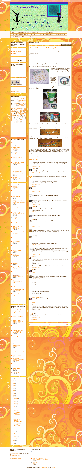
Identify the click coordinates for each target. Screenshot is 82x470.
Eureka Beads (38, 127)
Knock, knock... (15, 346)
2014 (14, 391)
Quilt (24, 108)
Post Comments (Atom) (52, 328)
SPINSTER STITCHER (17, 142)
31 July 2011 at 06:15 (36, 317)
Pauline (33, 235)
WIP (15, 104)
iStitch (14, 237)
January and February (16, 290)
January (15, 438)
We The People (15, 336)
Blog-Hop (14, 122)
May (15, 431)
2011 (14, 396)
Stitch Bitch (15, 254)
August (15, 404)
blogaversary (13, 119)
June (15, 429)
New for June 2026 (16, 159)
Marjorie (33, 274)
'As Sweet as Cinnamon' (17, 372)
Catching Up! (15, 369)
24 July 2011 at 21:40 (36, 172)
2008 (14, 443)
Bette (33, 186)
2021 (14, 382)
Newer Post (31, 324)
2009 (14, 441)
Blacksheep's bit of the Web (18, 162)
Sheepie (23, 98)
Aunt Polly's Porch (16, 368)
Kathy (33, 256)
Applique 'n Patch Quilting (18, 316)
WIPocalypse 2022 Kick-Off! (18, 276)
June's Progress (15, 153)
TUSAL (13, 98)
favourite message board (33, 124)
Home (13, 32)
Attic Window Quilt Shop (18, 330)
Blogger (53, 467)
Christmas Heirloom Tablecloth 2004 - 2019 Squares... (27, 32)
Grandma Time (19, 123)
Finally (14, 197)
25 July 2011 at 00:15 (36, 211)
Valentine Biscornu (16, 238)
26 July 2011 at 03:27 (36, 278)
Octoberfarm (15, 335)
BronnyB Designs (21, 119)
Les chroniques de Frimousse (16, 148)
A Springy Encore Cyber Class (18, 267)
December (16, 398)
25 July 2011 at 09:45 (36, 254)
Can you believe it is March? (18, 326)
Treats (14, 300)
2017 (14, 386)
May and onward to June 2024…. (18, 167)
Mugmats (17, 118)
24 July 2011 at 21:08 (36, 166)
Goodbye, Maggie (16, 255)
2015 (14, 390)
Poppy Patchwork (16, 196)
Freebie (24, 115)
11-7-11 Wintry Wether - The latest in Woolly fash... (18, 416)
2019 (14, 385)
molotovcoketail (44, 467)
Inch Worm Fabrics (16, 325)
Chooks (18, 122)
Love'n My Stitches (15, 91)
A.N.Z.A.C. (19, 121)
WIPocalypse (19, 112)
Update (14, 242)
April (15, 433)
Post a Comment (34, 319)
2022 (14, 380)
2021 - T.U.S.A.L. (34, 34)
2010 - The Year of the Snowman (46, 34)
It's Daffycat (15, 299)
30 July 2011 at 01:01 (36, 302)
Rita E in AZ (34, 199)
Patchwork (23, 102)
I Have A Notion (16, 358)
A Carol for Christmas (16, 163)
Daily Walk (19, 115)
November (16, 399)
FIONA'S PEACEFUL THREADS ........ (17, 350)
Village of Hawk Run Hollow (15, 455)
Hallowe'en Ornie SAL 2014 (18, 289)
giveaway (13, 105)
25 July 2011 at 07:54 (36, 244)
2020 (14, 383)
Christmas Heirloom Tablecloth (18, 107)
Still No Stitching (15, 233)
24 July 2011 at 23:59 (36, 204)
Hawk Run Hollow (21, 117)
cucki (33, 219)
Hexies (12, 118)
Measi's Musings (16, 275)
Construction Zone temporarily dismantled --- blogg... (18, 420)
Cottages (22, 122)
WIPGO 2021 (31, 36)
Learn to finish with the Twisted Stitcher (17, 172)
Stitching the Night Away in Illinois (39, 458)
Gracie (33, 174)
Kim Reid (34, 206)
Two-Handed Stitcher (17, 266)
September (16, 403)
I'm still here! (15, 251)
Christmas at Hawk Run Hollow (15, 458)
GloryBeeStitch (16, 286)
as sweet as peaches (17, 355)
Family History (14, 120)
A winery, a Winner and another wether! (18, 408)
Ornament (22, 118)
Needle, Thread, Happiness (18, 363)
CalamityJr (34, 168)
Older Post (68, 324)
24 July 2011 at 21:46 (36, 177)
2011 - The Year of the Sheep (47, 32)
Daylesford (13, 123)
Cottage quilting (15, 317)
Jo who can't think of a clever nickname (39, 228)
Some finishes (15, 187)
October (15, 401)
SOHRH (14, 116)
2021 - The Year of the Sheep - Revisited (20, 34)
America (14, 223)
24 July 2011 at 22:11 (35, 184)
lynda (33, 269)
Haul (25, 123)
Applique (24, 121)
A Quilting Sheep (16, 345)
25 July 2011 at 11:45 (35, 267)
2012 (14, 395)
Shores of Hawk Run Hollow (15, 453)
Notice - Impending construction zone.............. (17, 424)
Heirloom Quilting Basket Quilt (18, 364)
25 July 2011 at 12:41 (36, 272)
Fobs (16, 117)
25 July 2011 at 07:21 (36, 232)
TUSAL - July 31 (17, 410)
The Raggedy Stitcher (17, 222)
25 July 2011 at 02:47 (36, 226)
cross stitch (13, 121)
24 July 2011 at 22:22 (36, 191)
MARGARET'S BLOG (17, 186)
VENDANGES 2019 (16, 178)
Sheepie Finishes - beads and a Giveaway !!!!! (17, 413)
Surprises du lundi (16, 149)
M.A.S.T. (16, 109)
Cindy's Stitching (35, 193)
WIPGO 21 (19, 116)
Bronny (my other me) (17, 51)
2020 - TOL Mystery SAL (60, 34)
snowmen (21, 104)
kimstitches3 (15, 263)
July (14, 406)
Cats (16, 113)
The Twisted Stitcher (17, 166)
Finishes (16, 103)
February (15, 436)
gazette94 (15, 177)
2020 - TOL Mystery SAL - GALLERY (19, 36)
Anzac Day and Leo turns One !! (18, 351)
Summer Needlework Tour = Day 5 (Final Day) (40, 459)
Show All (24, 302)
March (15, 434)
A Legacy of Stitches (17, 250)
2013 (14, 393)
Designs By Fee (16, 340)
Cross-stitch (21, 113)
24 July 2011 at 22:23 (36, 196)
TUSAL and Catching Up (17, 295)
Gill (32, 313)
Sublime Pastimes (16, 241)
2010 (14, 440)
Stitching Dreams (16, 212)
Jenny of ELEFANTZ (17, 320)
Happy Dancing (19, 111)
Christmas (23, 103)
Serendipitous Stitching (17, 152)
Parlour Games (21, 120)
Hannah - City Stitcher (36, 297)
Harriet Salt (13, 114)
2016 (14, 388)
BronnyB (14, 53)
